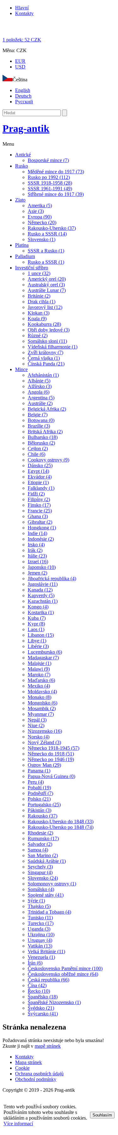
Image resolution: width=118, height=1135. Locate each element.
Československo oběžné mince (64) (63, 974)
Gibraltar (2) (40, 522)
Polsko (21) (39, 799)
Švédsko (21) (41, 1008)
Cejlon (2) (38, 448)
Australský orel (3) (46, 284)
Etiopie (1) (38, 482)
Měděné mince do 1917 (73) (56, 171)
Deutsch (23, 96)
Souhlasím (102, 1115)
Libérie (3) (38, 646)
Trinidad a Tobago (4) (49, 912)
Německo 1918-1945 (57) (53, 748)
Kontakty (24, 13)
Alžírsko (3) (40, 386)
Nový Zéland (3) (44, 742)
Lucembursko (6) (45, 652)
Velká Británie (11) (46, 951)
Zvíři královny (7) (45, 352)
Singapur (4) (40, 872)
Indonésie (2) (41, 539)
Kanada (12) (40, 589)
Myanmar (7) (41, 714)
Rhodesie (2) (40, 832)
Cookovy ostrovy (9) (48, 459)
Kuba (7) (37, 618)
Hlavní (22, 7)
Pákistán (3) (39, 810)
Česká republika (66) (48, 979)
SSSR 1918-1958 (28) (50, 183)
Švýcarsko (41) (43, 1013)
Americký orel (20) (47, 279)
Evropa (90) (40, 216)
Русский (24, 101)
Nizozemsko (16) (45, 731)
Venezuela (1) (41, 957)
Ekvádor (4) (40, 476)
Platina (22, 245)
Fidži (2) (36, 493)
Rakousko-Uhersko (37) (52, 228)
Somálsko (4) (41, 889)
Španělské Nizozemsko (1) (54, 1002)
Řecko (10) (39, 991)
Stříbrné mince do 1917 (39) (56, 194)
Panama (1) (39, 770)
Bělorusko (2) (41, 443)
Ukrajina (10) (41, 934)
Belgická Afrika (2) (47, 409)
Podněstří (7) (40, 793)
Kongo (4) (38, 606)
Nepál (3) (37, 719)
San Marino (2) (43, 855)
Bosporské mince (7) (48, 160)
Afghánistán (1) (43, 375)
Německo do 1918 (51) (51, 753)
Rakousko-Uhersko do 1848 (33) (60, 821)
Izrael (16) (38, 561)
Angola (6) (38, 392)
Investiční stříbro (31, 267)
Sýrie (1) (36, 900)
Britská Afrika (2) (45, 431)
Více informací (18, 1123)
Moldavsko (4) (42, 691)
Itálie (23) (37, 556)
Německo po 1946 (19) (51, 759)
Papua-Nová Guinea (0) (51, 776)
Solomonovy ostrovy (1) (52, 883)
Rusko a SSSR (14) (47, 233)
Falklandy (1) (41, 488)
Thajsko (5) (39, 906)
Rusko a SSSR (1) (46, 262)
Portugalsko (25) (44, 804)
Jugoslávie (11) (43, 584)
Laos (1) (36, 629)
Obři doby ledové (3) (49, 329)
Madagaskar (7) (43, 657)
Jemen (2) (37, 573)
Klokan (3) (38, 313)
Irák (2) (35, 550)
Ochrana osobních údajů (39, 1073)
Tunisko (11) (40, 917)
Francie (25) (40, 510)
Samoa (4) (38, 849)
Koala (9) (37, 318)
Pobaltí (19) (39, 787)
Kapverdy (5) (41, 595)
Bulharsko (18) (43, 437)
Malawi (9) (39, 669)
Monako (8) (39, 697)
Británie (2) (39, 296)
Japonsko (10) (42, 567)
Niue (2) (36, 725)
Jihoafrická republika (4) (52, 578)
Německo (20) (42, 222)
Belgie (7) (38, 414)
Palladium (25, 256)
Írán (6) (35, 962)
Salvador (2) (40, 844)
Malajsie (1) (39, 663)
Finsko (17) (39, 505)
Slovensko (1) (41, 239)
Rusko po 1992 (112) (49, 177)
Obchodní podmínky (35, 1079)
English (22, 90)
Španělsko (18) (43, 996)
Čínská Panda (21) (46, 363)
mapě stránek (48, 1046)
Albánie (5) (39, 380)
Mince (21, 369)
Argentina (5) (41, 397)
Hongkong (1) (42, 527)
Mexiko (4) (39, 686)
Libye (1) (37, 640)
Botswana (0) (41, 420)
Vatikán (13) (40, 946)
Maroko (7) (39, 674)
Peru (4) (36, 782)
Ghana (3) (38, 516)
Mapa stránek (28, 1062)
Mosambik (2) (42, 708)
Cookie (22, 1068)
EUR (20, 61)
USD (20, 66)
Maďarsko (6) (41, 680)
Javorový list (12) (45, 307)
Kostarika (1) (41, 612)
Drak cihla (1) (41, 301)
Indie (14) (37, 533)
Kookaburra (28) (44, 324)
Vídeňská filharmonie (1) (52, 346)
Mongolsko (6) (42, 702)
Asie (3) (36, 211)
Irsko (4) (36, 544)
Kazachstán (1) (43, 601)
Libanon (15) (41, 635)
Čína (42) (37, 985)
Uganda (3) (39, 929)
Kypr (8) (36, 623)
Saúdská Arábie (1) (47, 861)
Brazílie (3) (39, 426)
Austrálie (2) (40, 403)
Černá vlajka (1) (44, 358)
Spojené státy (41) (46, 895)
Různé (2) (38, 335)
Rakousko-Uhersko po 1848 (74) (60, 827)
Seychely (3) (40, 866)
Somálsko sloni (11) (47, 341)
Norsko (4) (38, 736)
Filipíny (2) (39, 499)
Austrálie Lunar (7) (47, 290)
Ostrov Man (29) (44, 765)
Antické (23, 154)
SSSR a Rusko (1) (46, 250)
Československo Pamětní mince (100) (65, 968)
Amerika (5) (40, 205)
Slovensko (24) (43, 878)
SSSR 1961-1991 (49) (50, 188)
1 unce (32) (39, 273)
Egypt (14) (38, 471)
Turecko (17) (40, 923)
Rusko (21, 166)
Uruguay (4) (40, 940)
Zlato (20, 200)
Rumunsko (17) (43, 838)
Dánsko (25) (40, 465)
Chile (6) (36, 454)
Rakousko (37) (42, 816)
